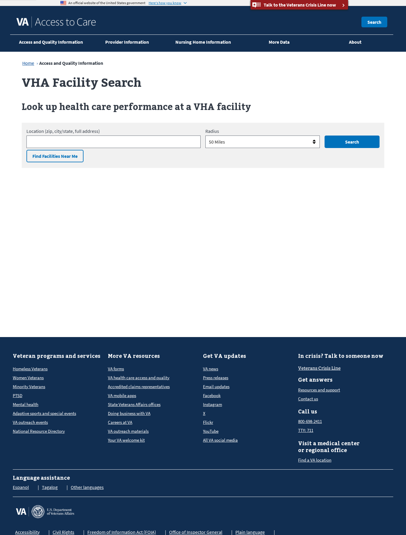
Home (28, 63)
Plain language (250, 532)
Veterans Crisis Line (319, 368)
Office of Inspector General (195, 532)
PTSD (17, 395)
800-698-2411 (310, 421)
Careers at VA (120, 422)
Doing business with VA (129, 413)
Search (374, 22)
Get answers (315, 379)
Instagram (212, 404)
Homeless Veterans (30, 369)
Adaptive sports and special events (44, 413)
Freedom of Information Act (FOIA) (121, 532)
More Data (279, 42)
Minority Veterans (29, 386)
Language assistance (41, 477)
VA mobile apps (122, 395)
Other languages (87, 487)
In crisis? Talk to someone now (340, 356)
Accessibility (27, 532)
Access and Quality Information (51, 42)
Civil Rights (63, 532)
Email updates (216, 386)
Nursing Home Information (203, 42)
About (355, 42)
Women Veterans (28, 377)
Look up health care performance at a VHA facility (136, 106)
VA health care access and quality (138, 377)
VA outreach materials (128, 431)
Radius (212, 131)
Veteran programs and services (56, 356)
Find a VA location (314, 460)
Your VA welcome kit (126, 440)
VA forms (116, 369)
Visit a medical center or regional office (329, 447)
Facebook (212, 395)
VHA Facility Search (81, 82)
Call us (307, 411)
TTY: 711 (305, 430)
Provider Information (127, 42)
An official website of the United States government (106, 3)
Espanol (21, 487)
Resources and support (319, 390)
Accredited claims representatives (139, 386)
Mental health (25, 404)
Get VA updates (224, 356)
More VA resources (134, 356)
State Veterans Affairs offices (134, 404)
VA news (210, 369)
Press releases (215, 377)
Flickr (208, 422)
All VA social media (220, 440)
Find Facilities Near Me (55, 156)
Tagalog (50, 487)
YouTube (210, 431)
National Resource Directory (39, 431)
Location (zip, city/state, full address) (63, 131)
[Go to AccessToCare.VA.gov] (45, 511)
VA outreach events (30, 422)
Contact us (308, 399)
